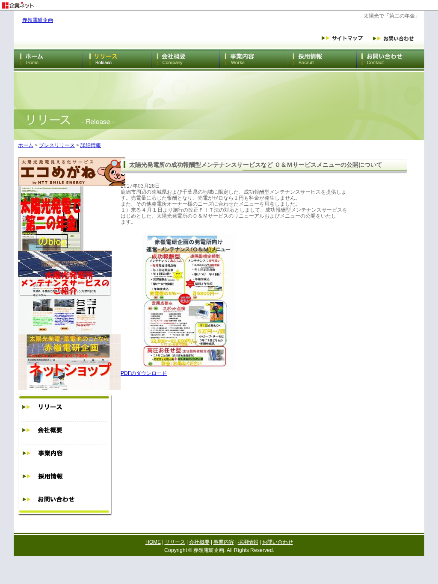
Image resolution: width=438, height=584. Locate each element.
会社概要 (199, 542)
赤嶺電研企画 (37, 20)
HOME (153, 542)
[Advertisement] (338, 3)
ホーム (25, 145)
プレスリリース (57, 145)
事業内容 (223, 542)
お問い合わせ (277, 542)
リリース (175, 542)
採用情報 (248, 542)
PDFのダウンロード (144, 373)
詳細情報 (90, 145)
